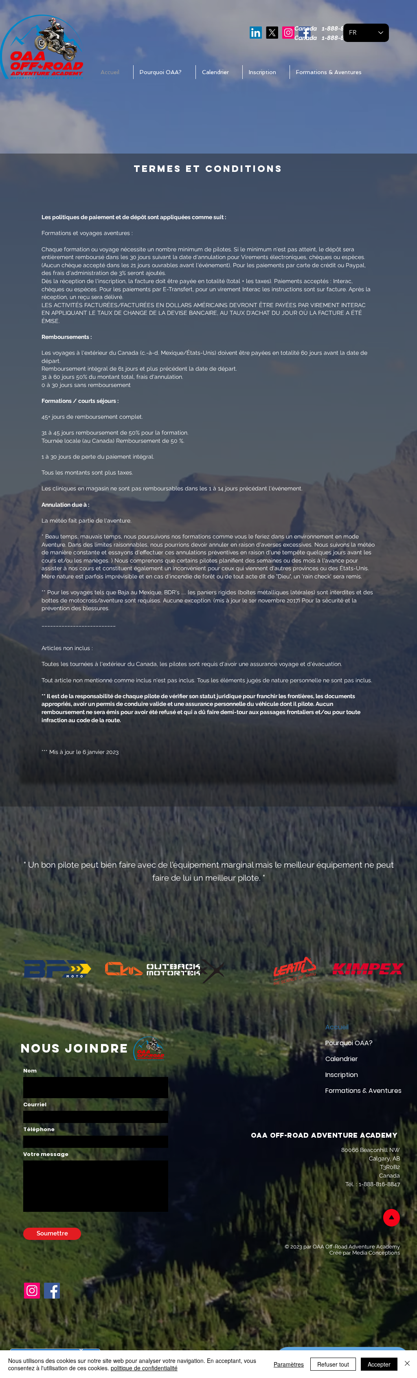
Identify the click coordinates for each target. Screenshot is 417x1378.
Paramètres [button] (289, 1364)
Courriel (34, 1104)
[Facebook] (52, 1291)
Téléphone (39, 1129)
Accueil (337, 1027)
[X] (272, 32)
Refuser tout (333, 1364)
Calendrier (341, 1059)
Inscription (341, 1074)
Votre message (45, 1154)
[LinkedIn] (256, 32)
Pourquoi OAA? (349, 1043)
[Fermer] (407, 1364)
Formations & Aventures (353, 1090)
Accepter (379, 1364)
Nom (30, 1070)
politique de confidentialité (144, 1368)
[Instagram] (288, 32)
